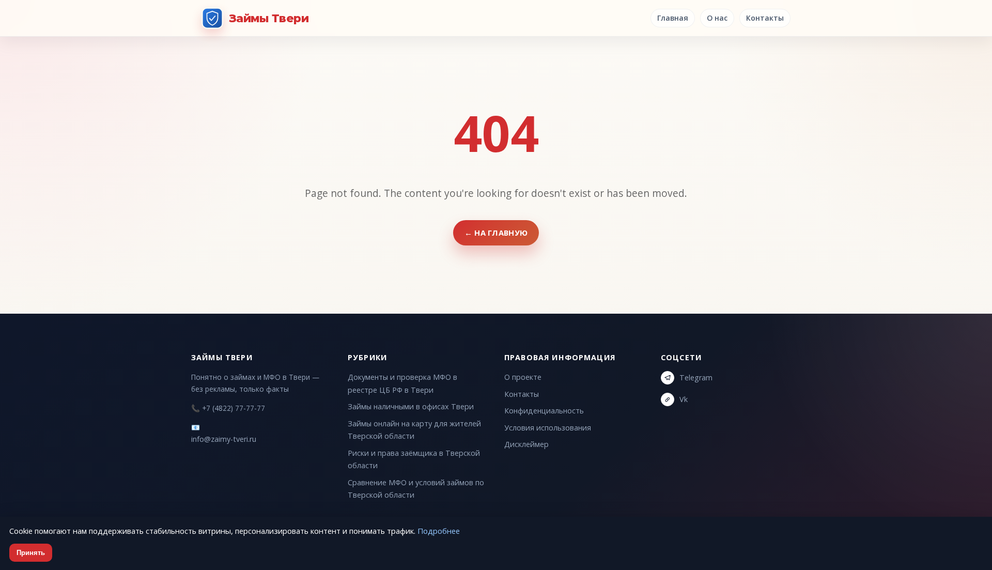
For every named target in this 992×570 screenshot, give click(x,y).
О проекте (522, 377)
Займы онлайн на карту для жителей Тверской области (414, 430)
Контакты (765, 18)
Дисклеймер (526, 444)
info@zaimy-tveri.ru (223, 439)
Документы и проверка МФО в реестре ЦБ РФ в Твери (402, 383)
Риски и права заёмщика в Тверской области (414, 459)
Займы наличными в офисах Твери (411, 406)
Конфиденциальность (544, 410)
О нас (717, 18)
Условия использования (547, 428)
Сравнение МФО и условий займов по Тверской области (416, 488)
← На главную (496, 232)
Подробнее (438, 531)
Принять (31, 553)
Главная (672, 18)
